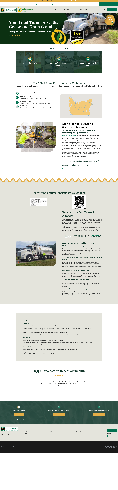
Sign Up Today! (72, 0)
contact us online (95, 235)
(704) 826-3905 (85, 235)
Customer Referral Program (90, 4)
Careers (52, 431)
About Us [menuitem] (90, 10)
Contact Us (111, 10)
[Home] (9, 9)
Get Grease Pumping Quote (59, 4)
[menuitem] (3, 448)
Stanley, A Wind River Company (69, 135)
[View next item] (100, 383)
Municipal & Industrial (81, 429)
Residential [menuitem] (58, 10)
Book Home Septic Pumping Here (44, 4)
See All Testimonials (58, 390)
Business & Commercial (56, 429)
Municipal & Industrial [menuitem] (81, 10)
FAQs (26, 431)
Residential (27, 429)
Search (26, 433)
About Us (19, 114)
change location (31, 4)
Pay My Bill (80, 4)
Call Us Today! (107, 4)
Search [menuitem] (103, 10)
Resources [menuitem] (97, 10)
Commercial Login (71, 4)
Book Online (28, 419)
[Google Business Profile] (107, 436)
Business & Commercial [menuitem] (68, 10)
